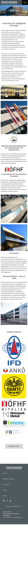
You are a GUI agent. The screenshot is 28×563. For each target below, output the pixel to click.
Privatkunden (6, 484)
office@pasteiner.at (18, 517)
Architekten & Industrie (8, 479)
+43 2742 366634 (7, 517)
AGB (21, 506)
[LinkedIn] (10, 501)
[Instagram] (7, 500)
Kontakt (5, 495)
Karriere (5, 490)
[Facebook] (4, 500)
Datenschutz (15, 506)
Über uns (5, 473)
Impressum (8, 506)
